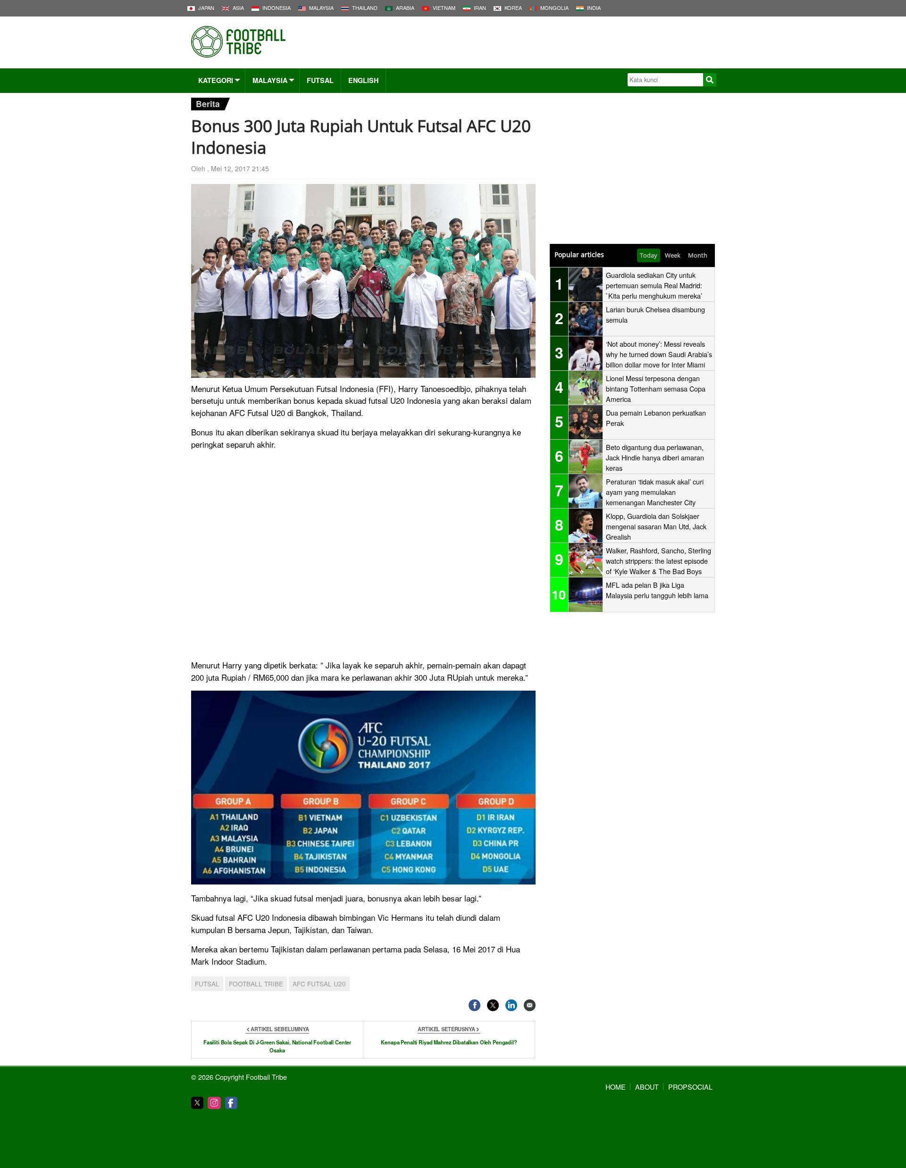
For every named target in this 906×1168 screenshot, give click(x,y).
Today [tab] (648, 255)
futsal (207, 983)
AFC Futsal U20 (319, 983)
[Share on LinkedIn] (511, 1005)
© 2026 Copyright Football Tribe (239, 1077)
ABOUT (647, 1087)
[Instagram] (214, 1103)
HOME (615, 1087)
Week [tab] (672, 255)
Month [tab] (697, 255)
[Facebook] (231, 1103)
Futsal (320, 80)
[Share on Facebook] (474, 1005)
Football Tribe (256, 983)
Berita (208, 103)
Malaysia (269, 80)
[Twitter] (197, 1103)
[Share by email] (530, 1005)
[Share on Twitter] (493, 1005)
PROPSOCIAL (690, 1087)
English (363, 80)
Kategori (215, 80)
